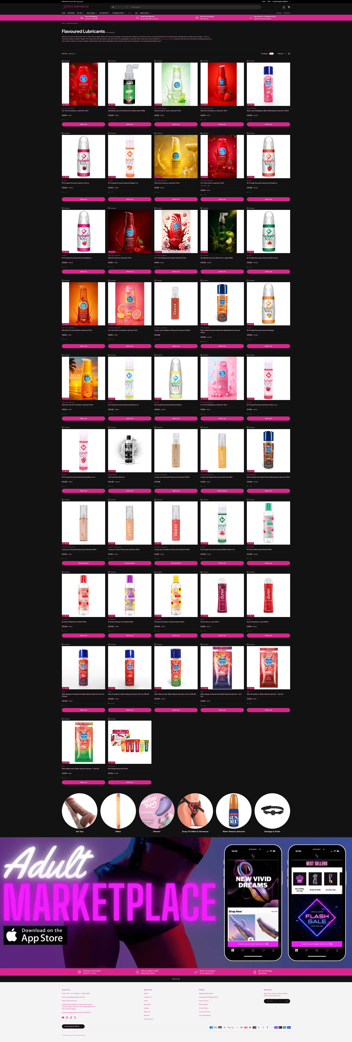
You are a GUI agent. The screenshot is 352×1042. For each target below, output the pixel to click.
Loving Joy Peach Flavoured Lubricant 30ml (124, 549)
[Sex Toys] (79, 811)
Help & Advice (144, 13)
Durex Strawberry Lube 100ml (257, 622)
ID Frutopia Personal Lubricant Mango (260, 330)
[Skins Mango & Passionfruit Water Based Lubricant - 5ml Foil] (222, 667)
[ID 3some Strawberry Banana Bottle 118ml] (176, 595)
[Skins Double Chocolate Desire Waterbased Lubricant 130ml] (268, 450)
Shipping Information (206, 993)
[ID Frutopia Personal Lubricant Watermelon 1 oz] (222, 523)
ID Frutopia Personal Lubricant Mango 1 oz (123, 183)
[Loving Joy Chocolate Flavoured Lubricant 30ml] (83, 523)
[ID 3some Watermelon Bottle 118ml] (268, 523)
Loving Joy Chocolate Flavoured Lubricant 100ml (171, 477)
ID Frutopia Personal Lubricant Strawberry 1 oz (78, 477)
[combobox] (185, 7)
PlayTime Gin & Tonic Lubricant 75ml (167, 111)
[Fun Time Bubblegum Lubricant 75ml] (222, 378)
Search (146, 993)
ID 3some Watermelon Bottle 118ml (259, 549)
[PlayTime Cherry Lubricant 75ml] (129, 231)
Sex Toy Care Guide (166, 39)
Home (64, 13)
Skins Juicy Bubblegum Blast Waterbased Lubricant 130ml (268, 111)
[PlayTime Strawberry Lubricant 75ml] (222, 84)
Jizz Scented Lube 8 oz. (116, 477)
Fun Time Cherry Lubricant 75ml (212, 183)
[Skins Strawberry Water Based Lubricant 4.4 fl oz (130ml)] (129, 667)
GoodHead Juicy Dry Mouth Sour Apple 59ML (217, 258)
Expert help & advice (148, 973)
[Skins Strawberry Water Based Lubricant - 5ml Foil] (268, 667)
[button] (289, 7)
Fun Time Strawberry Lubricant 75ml (75, 111)
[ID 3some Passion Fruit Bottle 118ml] (129, 595)
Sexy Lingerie (91, 13)
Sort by (64, 54)
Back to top (176, 979)
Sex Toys (79, 13)
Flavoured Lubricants (72, 23)
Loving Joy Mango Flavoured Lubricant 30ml (216, 477)
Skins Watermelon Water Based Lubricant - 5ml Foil (80, 769)
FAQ (269, 1)
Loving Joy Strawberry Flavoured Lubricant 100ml (172, 330)
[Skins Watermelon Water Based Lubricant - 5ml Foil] (83, 742)
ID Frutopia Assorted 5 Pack (118, 769)
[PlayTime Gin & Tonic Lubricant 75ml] (176, 84)
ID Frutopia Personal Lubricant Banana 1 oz (123, 405)
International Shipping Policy (208, 997)
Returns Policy (204, 1001)
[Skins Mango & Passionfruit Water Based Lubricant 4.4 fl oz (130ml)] (83, 667)
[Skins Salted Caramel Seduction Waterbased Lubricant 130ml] (222, 303)
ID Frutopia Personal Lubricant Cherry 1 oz (262, 405)
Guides (146, 1008)
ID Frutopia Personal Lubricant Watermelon (262, 258)
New (136, 13)
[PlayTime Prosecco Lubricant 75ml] (176, 156)
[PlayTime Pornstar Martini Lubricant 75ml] (83, 303)
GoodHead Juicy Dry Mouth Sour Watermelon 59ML (126, 111)
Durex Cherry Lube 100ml (210, 622)
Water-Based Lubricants (234, 831)
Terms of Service (204, 1012)
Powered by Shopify (80, 1035)
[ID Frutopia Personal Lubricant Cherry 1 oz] (268, 378)
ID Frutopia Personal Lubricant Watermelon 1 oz (218, 549)
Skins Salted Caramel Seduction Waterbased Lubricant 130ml (220, 331)
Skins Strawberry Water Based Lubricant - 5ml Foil (265, 694)
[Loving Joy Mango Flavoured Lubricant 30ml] (222, 450)
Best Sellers (71, 13)
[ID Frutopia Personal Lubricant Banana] (176, 378)
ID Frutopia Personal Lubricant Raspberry (77, 258)
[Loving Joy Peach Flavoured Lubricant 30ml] (129, 523)
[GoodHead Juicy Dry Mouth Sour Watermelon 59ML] (129, 84)
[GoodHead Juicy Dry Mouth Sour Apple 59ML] (222, 231)
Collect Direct (148, 1019)
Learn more (111, 1)
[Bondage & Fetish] (272, 811)
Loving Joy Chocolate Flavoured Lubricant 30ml (79, 549)
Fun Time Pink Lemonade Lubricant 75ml (122, 330)
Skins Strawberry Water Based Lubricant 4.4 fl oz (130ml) (128, 694)
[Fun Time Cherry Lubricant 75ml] (222, 156)
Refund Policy (203, 1004)
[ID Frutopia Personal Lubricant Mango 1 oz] (129, 156)
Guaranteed (262, 973)
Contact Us (147, 997)
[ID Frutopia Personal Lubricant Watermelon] (268, 231)
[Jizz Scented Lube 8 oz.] (129, 450)
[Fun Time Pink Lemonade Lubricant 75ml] (129, 303)
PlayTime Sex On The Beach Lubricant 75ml (77, 405)
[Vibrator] (156, 811)
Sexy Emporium (70, 1035)
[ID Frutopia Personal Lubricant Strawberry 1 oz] (83, 450)
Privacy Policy (203, 1008)
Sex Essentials (104, 13)
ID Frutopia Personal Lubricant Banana (168, 405)
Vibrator (156, 831)
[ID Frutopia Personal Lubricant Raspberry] (83, 231)
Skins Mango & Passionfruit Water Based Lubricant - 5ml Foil (221, 695)
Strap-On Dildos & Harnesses (195, 831)
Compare (264, 54)
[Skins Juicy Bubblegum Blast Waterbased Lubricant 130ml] (268, 84)
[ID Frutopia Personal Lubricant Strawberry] (268, 156)
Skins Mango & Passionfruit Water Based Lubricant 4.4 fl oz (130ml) (83, 695)
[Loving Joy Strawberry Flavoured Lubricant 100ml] (176, 303)
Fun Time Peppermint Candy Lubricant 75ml (170, 258)
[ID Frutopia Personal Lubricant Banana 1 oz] (129, 378)
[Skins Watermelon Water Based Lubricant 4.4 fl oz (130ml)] (176, 667)
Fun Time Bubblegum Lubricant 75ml (214, 405)
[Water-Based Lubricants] (233, 811)
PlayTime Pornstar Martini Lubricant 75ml (77, 330)
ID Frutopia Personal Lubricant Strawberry (262, 183)
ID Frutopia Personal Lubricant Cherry (75, 183)
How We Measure (205, 1015)
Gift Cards (287, 13)
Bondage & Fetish (118, 13)
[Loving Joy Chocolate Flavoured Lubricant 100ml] (176, 450)
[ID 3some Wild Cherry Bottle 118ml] (83, 595)
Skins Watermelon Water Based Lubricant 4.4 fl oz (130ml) (175, 694)
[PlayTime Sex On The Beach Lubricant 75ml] (83, 378)
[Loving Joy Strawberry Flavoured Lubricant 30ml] (176, 523)
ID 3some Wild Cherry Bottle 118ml (74, 622)
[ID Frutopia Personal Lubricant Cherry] (83, 156)
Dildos (118, 831)
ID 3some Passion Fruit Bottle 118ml (120, 622)
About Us (147, 1012)
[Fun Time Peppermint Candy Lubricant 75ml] (176, 231)
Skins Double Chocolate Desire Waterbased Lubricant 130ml (268, 477)
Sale (263, 1)
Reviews (279, 13)
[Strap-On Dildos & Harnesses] (195, 811)
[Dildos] (118, 811)
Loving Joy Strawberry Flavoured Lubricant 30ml (172, 549)
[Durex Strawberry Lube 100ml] (268, 595)
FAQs (145, 1001)
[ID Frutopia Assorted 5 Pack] (129, 742)
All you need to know (206, 973)
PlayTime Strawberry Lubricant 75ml (214, 111)
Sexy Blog (147, 1004)
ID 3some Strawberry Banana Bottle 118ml (169, 622)
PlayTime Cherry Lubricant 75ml (119, 258)
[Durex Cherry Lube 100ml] (222, 595)
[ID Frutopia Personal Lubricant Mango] (268, 303)
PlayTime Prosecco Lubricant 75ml (166, 183)
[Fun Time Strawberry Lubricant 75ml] (83, 84)
